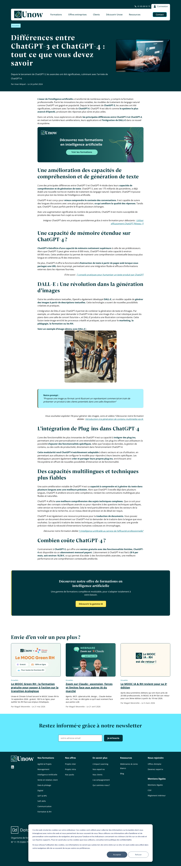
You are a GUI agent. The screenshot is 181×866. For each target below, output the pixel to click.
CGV (149, 790)
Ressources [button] (134, 14)
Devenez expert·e (155, 769)
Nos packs (69, 774)
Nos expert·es (99, 769)
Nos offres (70, 757)
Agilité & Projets (44, 764)
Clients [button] (96, 14)
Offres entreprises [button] (77, 14)
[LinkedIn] (12, 767)
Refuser (138, 854)
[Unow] (28, 14)
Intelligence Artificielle (47, 774)
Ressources (126, 757)
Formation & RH (44, 811)
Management (43, 769)
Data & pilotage (44, 785)
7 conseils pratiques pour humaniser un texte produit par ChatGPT (110, 274)
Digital (40, 790)
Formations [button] (56, 14)
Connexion (162, 6)
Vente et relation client (47, 780)
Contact (160, 14)
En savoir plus (100, 757)
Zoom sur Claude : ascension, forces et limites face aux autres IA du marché (89, 687)
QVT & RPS (42, 796)
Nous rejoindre (156, 757)
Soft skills (41, 801)
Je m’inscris (113, 738)
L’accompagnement (101, 780)
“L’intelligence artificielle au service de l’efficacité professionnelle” (111, 531)
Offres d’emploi (154, 764)
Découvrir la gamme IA (91, 603)
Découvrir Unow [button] (114, 14)
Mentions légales (157, 778)
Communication (44, 806)
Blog (122, 773)
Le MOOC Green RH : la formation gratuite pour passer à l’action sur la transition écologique (34, 687)
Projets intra (70, 769)
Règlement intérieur (157, 795)
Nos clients (97, 774)
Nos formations (45, 757)
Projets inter (70, 764)
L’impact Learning (100, 764)
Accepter (117, 854)
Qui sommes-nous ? (101, 785)
